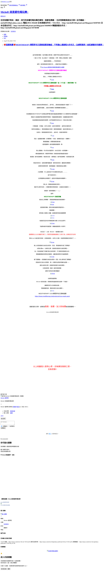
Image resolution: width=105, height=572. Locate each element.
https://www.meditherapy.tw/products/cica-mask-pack (52, 296)
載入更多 (3, 418)
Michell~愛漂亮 (5, 398)
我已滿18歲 (3, 569)
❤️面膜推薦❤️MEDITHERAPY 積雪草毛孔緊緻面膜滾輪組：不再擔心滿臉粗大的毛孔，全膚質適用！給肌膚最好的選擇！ (54, 45)
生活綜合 (13, 31)
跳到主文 (3, 16)
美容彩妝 (12, 411)
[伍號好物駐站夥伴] (52, 551)
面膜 (11, 413)
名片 (5, 38)
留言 (18, 406)
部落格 (5, 36)
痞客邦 (15, 406)
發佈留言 (3, 428)
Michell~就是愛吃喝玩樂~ (14, 12)
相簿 (5, 34)
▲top (2, 415)
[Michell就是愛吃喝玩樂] (1, 503)
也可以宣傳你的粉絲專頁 (5, 505)
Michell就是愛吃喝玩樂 (52, 312)
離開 (9, 569)
